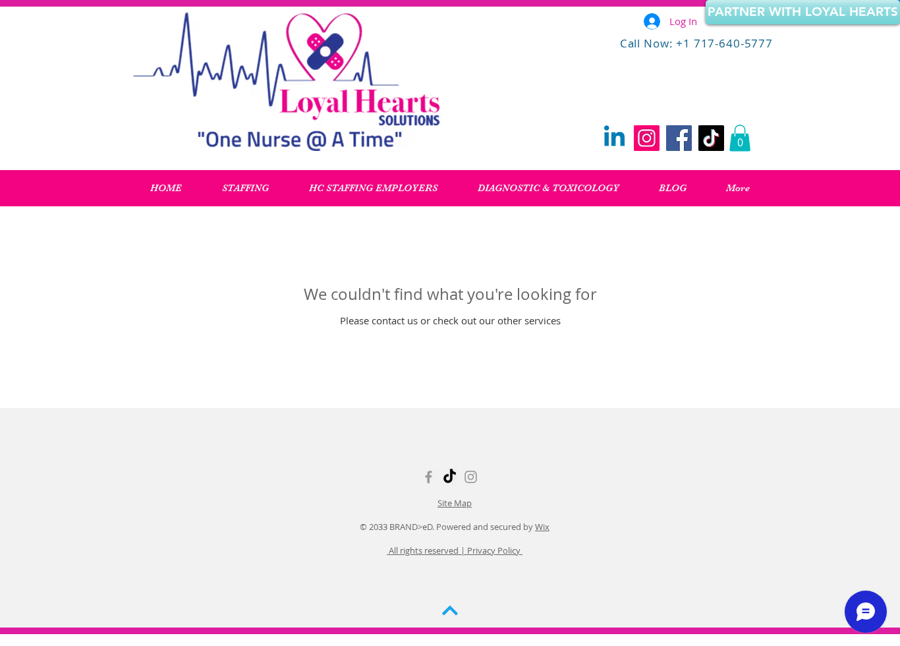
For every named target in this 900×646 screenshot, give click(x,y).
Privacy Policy (493, 550)
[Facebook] (679, 138)
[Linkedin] (614, 138)
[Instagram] (647, 138)
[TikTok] (711, 138)
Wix (542, 527)
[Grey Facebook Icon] (428, 477)
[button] (740, 138)
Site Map (454, 503)
